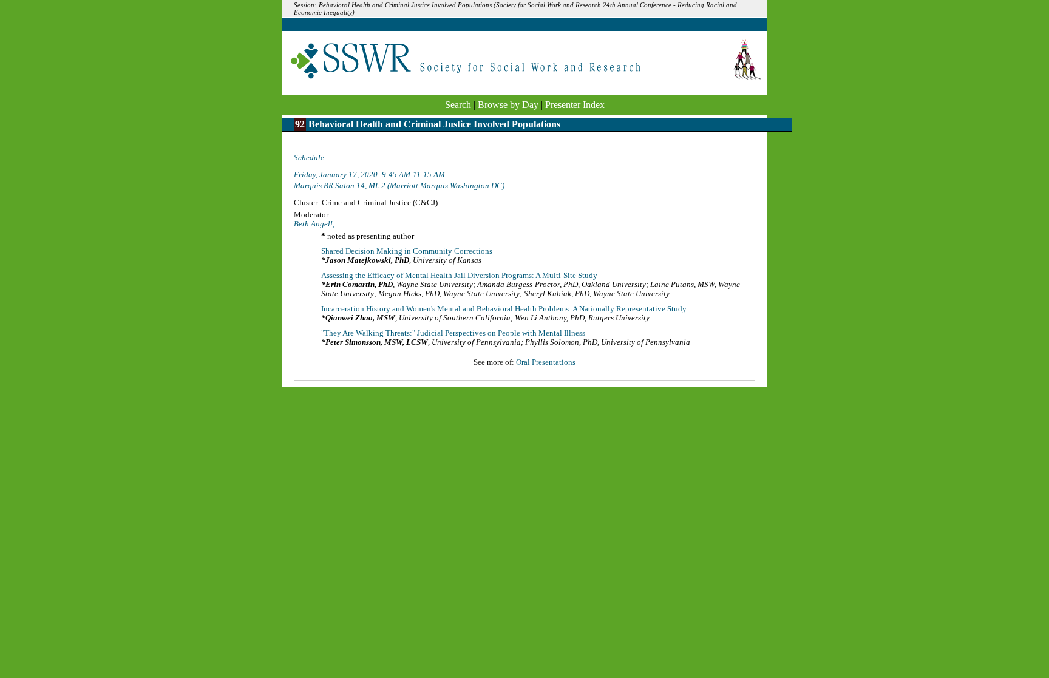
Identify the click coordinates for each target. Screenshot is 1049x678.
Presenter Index (575, 105)
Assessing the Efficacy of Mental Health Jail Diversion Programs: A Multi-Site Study (459, 275)
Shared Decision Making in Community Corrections (406, 251)
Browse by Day (508, 105)
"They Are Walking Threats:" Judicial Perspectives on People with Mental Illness (453, 333)
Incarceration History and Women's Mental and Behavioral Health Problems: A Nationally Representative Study (504, 309)
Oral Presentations (545, 362)
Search (458, 105)
